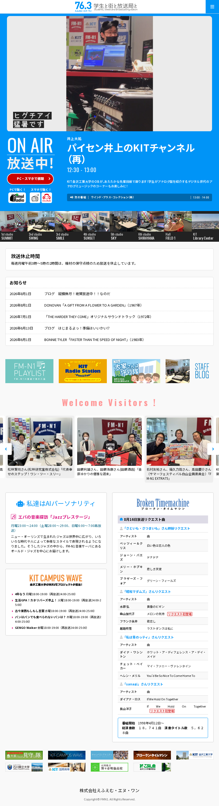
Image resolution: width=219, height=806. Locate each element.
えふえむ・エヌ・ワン (109, 6)
